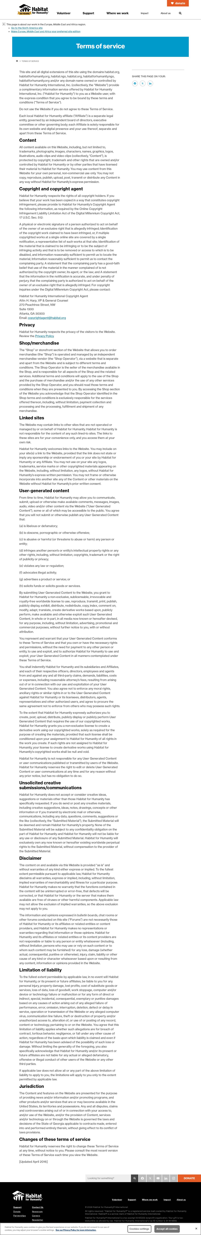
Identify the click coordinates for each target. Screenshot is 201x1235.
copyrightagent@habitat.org (47, 318)
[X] (143, 83)
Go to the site (27, 27)
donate (180, 3)
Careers (36, 1215)
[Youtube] (158, 1178)
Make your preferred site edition (45, 31)
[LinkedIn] (150, 83)
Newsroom (37, 1211)
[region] (100, 1229)
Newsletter (37, 1220)
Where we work (150, 1199)
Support (132, 1199)
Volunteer (117, 1199)
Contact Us (37, 1207)
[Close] (196, 1228)
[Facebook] (135, 83)
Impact (167, 1199)
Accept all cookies (167, 1228)
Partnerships (19, 1215)
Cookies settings (139, 1228)
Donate (17, 1211)
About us (181, 1199)
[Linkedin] (166, 1178)
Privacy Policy (44, 336)
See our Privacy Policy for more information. (76, 1230)
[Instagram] (173, 1178)
